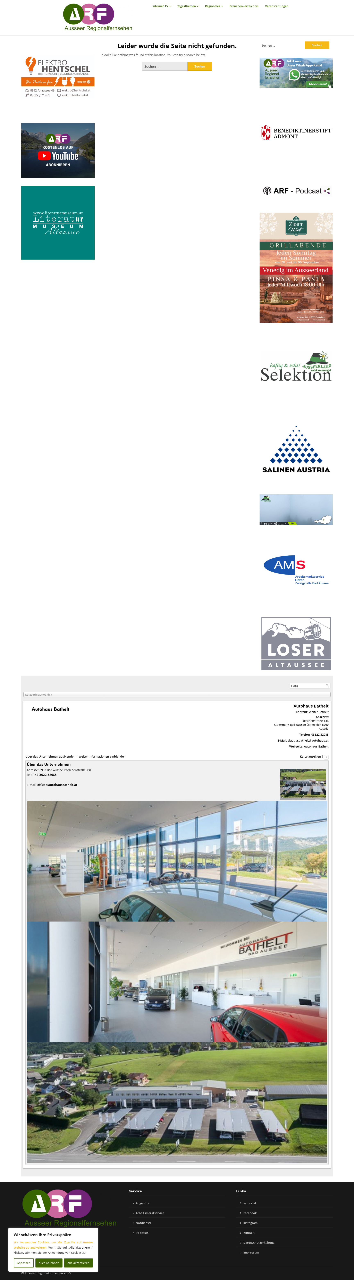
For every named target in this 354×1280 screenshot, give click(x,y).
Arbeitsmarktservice (150, 1213)
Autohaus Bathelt (316, 746)
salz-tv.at (249, 1203)
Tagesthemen (186, 6)
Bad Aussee (298, 725)
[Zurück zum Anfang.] (326, 756)
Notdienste (144, 1223)
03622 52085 (320, 734)
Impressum (251, 1252)
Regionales (212, 6)
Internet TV (160, 6)
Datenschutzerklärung (259, 1243)
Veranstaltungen (276, 6)
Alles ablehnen (49, 1263)
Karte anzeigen (310, 756)
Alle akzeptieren (78, 1263)
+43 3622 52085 (45, 775)
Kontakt (249, 1233)
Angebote (142, 1203)
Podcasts (142, 1233)
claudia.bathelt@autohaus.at (308, 740)
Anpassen (24, 1263)
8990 (325, 725)
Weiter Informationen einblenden (102, 756)
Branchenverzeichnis (244, 6)
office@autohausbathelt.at (57, 785)
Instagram (250, 1223)
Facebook (250, 1213)
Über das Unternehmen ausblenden (50, 756)
